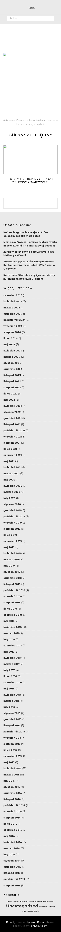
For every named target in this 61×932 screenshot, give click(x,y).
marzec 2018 (11, 633)
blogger (24, 901)
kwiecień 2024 (12, 350)
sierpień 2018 (12, 602)
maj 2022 (9, 399)
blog (9, 901)
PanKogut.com (38, 925)
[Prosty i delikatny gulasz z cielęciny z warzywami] (30, 173)
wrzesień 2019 (12, 522)
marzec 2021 (11, 473)
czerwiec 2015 (12, 756)
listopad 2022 (12, 381)
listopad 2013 (11, 872)
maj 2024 (9, 344)
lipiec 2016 (10, 676)
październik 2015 (14, 731)
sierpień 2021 (11, 442)
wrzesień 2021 (12, 436)
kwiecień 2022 (12, 405)
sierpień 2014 (12, 817)
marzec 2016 (11, 700)
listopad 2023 (12, 375)
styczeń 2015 (11, 786)
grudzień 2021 (12, 418)
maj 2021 (8, 461)
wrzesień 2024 (13, 326)
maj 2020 (9, 479)
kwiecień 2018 (12, 627)
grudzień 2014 (12, 793)
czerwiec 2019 (12, 541)
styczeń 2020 (12, 504)
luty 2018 (9, 639)
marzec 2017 (11, 664)
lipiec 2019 (10, 534)
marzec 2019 (11, 559)
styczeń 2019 (11, 571)
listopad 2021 (11, 424)
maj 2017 (9, 651)
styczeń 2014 (12, 860)
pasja (31, 901)
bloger (16, 901)
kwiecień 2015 (12, 768)
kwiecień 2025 (12, 301)
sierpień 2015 (11, 743)
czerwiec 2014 (12, 829)
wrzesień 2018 (12, 596)
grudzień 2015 (12, 719)
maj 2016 (9, 688)
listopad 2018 (12, 584)
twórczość (48, 901)
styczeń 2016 (11, 713)
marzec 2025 (11, 307)
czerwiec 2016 (12, 682)
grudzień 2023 (12, 369)
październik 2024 (14, 319)
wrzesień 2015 (12, 737)
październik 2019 (14, 516)
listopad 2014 (12, 799)
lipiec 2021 (10, 448)
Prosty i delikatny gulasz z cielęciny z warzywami (30, 180)
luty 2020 (9, 498)
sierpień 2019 (12, 528)
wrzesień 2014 (12, 811)
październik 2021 (14, 430)
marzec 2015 (11, 774)
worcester (44, 907)
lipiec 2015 (10, 750)
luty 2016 (9, 707)
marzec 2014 (11, 848)
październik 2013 (14, 879)
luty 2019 (9, 565)
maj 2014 (9, 836)
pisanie (39, 901)
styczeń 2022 (12, 412)
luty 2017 (9, 670)
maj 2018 (9, 621)
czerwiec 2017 (12, 645)
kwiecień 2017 (12, 657)
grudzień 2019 (12, 510)
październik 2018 (14, 590)
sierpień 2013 (11, 885)
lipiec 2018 (10, 608)
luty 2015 (9, 780)
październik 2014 (14, 805)
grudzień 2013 (12, 866)
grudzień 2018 (12, 578)
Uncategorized (22, 905)
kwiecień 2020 (12, 485)
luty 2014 (9, 854)
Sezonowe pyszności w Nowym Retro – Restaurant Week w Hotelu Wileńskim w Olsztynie (29, 265)
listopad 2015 (11, 725)
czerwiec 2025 (12, 295)
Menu (31, 7)
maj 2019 (9, 547)
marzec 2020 (11, 491)
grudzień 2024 (12, 313)
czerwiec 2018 (12, 614)
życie (36, 911)
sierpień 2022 (12, 387)
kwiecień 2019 (12, 553)
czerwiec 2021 (12, 455)
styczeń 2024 (12, 362)
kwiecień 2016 (12, 694)
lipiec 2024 (10, 338)
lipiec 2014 (10, 823)
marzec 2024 (11, 356)
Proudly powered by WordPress (25, 922)
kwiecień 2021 (12, 467)
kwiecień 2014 (12, 842)
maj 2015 (8, 762)
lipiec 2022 (10, 393)
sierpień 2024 (12, 332)
